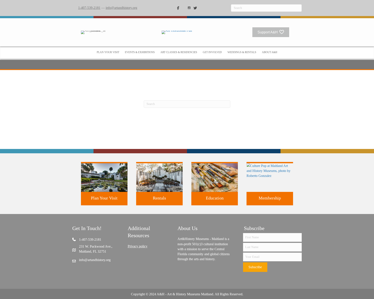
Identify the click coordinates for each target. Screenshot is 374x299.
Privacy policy (137, 246)
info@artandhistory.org (121, 8)
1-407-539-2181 (89, 8)
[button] (255, 267)
